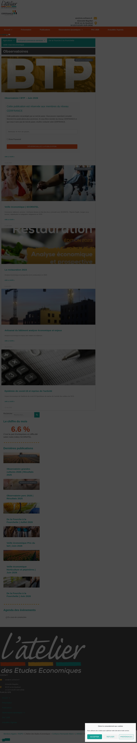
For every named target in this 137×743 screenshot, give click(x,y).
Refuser (110, 737)
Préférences (126, 737)
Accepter (94, 737)
